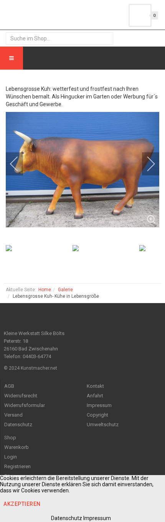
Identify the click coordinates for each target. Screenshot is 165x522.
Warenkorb (16, 447)
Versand (13, 415)
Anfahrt (95, 396)
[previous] (19, 164)
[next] (145, 164)
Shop (10, 437)
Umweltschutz (103, 424)
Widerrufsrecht (20, 396)
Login (10, 457)
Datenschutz (18, 424)
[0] (140, 15)
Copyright (97, 415)
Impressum (99, 405)
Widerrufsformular (24, 405)
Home (44, 289)
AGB (9, 386)
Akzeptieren (22, 504)
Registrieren (17, 466)
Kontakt (95, 386)
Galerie (65, 289)
